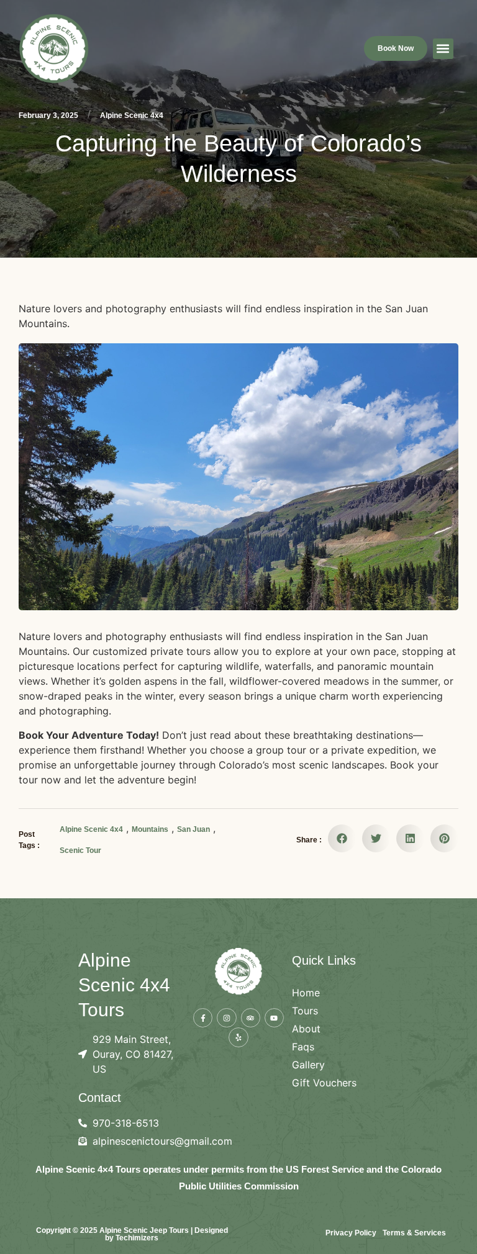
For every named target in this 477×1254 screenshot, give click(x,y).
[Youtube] (274, 1017)
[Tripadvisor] (250, 1017)
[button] (443, 48)
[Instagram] (226, 1017)
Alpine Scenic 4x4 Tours (124, 985)
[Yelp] (238, 1037)
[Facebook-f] (202, 1017)
